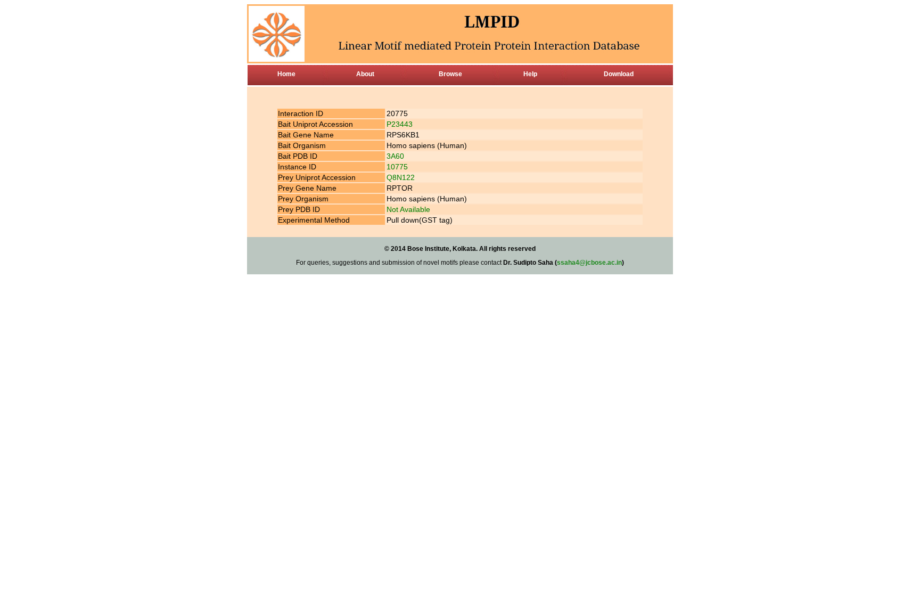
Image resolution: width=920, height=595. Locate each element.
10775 (397, 166)
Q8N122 (401, 177)
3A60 (395, 156)
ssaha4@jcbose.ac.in (589, 262)
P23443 (400, 124)
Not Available (408, 209)
